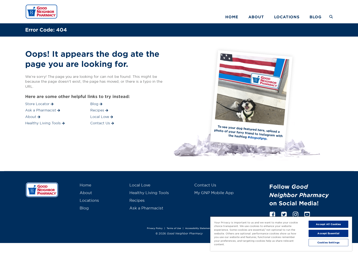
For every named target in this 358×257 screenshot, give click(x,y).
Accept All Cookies (328, 224)
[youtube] (307, 213)
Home (231, 17)
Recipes (137, 200)
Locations (286, 17)
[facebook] (272, 213)
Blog (315, 17)
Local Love (139, 185)
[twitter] (284, 213)
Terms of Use (174, 228)
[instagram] (295, 213)
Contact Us (205, 185)
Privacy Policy (155, 228)
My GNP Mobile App (214, 192)
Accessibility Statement (198, 228)
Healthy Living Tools (149, 192)
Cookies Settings (328, 242)
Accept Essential (328, 233)
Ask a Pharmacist (146, 208)
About (256, 17)
